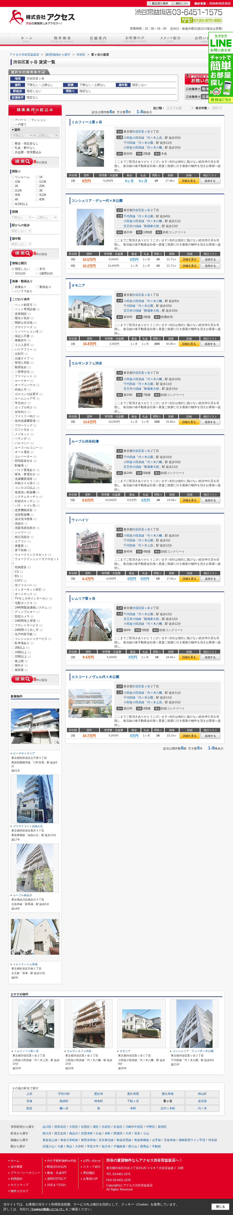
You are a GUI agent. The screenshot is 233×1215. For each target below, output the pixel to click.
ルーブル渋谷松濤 (85, 441)
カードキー (24, 380)
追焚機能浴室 (25, 510)
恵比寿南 (168, 1093)
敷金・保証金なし (26, 143)
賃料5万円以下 (56, 1178)
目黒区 (85, 1126)
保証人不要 (24, 336)
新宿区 (162, 1126)
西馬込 (144, 1146)
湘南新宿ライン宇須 (192, 1140)
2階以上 (22, 647)
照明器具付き (25, 461)
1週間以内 (46, 273)
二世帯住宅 (24, 371)
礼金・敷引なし (25, 147)
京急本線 (170, 1140)
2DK (42, 186)
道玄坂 (202, 1101)
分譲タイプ (24, 358)
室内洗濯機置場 (27, 420)
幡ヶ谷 (64, 1108)
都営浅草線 (88, 1140)
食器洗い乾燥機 (27, 492)
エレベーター (25, 456)
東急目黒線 (123, 1140)
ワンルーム (22, 177)
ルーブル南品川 (22, 895)
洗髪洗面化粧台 (27, 527)
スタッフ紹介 (92, 1166)
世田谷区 (60, 1126)
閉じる (220, 1206)
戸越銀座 (119, 1146)
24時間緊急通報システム (33, 607)
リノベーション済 (28, 331)
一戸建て (21, 124)
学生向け (22, 403)
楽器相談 (22, 313)
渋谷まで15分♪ (57, 1185)
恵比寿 (98, 1093)
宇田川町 (64, 1093)
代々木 (202, 1108)
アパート (21, 120)
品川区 (47, 1126)
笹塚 (29, 1101)
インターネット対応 (30, 589)
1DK (17, 181)
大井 (128, 1133)
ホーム (15, 1160)
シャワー (22, 532)
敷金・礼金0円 (56, 1172)
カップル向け (25, 407)
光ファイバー (25, 585)
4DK (42, 199)
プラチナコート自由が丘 (28, 826)
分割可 (21, 354)
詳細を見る (189, 180)
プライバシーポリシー (25, 1172)
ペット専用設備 (27, 309)
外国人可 (22, 389)
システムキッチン (28, 496)
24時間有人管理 (27, 620)
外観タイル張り (27, 483)
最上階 (21, 661)
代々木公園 (145, 142)
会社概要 (17, 1166)
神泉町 (98, 1101)
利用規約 (17, 1178)
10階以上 (23, 652)
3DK (17, 195)
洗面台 (21, 523)
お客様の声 (90, 1178)
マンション (38, 120)
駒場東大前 (151, 226)
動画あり (45, 287)
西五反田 (60, 1133)
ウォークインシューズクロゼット (35, 561)
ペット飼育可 (25, 305)
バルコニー (24, 443)
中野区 (150, 1126)
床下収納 (22, 550)
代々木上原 (154, 137)
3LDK (42, 195)
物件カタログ (19, 1191)
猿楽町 (64, 1101)
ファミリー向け (27, 416)
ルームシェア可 (27, 398)
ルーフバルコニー (28, 447)
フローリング (25, 425)
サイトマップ (19, 1185)
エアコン (22, 541)
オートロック (25, 594)
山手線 (156, 1140)
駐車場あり (24, 643)
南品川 (73, 1133)
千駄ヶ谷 (133, 1101)
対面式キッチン (27, 501)
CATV (20, 580)
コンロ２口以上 (27, 487)
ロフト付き (24, 429)
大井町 (79, 1146)
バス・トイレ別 (27, 505)
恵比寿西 (133, 1093)
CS (19, 571)
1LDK (42, 181)
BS (19, 576)
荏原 (137, 1133)
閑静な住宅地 (25, 322)
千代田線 (129, 142)
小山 (146, 1133)
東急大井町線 (69, 1140)
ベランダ (22, 438)
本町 (133, 1108)
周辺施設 (89, 1172)
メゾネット (24, 434)
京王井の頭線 (132, 226)
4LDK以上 (21, 204)
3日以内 (20, 273)
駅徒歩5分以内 (56, 1166)
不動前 (156, 1146)
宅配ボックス (25, 603)
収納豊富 (22, 567)
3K (41, 190)
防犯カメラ (24, 616)
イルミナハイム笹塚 (25, 964)
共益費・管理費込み (28, 152)
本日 (42, 269)
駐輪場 (21, 465)
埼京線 (212, 1140)
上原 (29, 1093)
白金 (99, 1133)
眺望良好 (22, 367)
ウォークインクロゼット (33, 554)
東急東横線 (141, 1140)
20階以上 (23, 656)
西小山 (132, 1146)
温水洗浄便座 (25, 519)
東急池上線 (50, 1140)
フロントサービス (28, 625)
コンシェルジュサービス (33, 638)
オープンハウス (27, 385)
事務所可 (22, 340)
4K (16, 199)
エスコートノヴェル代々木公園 (95, 677)
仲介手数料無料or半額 (61, 1160)
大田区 (73, 1126)
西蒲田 (118, 1133)
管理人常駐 (24, 362)
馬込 (69, 1146)
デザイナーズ (25, 327)
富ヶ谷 (145, 131)
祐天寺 (106, 1146)
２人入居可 (24, 345)
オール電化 (24, 452)
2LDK (18, 190)
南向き (21, 665)
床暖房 (21, 545)
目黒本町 (87, 1133)
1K (41, 177)
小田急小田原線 (134, 137)
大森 (60, 1146)
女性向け (22, 412)
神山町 (202, 1093)
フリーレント (25, 376)
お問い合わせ (92, 1160)
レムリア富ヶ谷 (83, 598)
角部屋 (21, 670)
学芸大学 (93, 1146)
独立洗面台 (24, 537)
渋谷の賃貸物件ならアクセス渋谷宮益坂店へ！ (144, 1160)
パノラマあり (24, 291)
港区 (96, 1126)
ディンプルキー (27, 612)
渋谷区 (136, 131)
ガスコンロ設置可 (28, 394)
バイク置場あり (27, 470)
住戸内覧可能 (25, 634)
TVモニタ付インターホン (33, 598)
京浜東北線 (106, 1140)
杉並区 (118, 1126)
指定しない (22, 269)
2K (16, 186)
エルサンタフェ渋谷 (86, 363)
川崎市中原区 (134, 1126)
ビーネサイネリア (24, 753)
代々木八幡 (154, 147)
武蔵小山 (48, 1146)
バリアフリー (25, 349)
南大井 (47, 1133)
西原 (29, 1108)
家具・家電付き (27, 474)
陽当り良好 (24, 318)
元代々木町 (167, 1108)
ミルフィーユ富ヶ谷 (86, 122)
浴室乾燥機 (24, 514)
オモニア (78, 285)
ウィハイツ (80, 520)
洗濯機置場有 (25, 479)
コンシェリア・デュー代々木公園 (97, 200)
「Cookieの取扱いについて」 (47, 1209)
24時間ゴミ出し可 (29, 630)
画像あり (21, 287)
